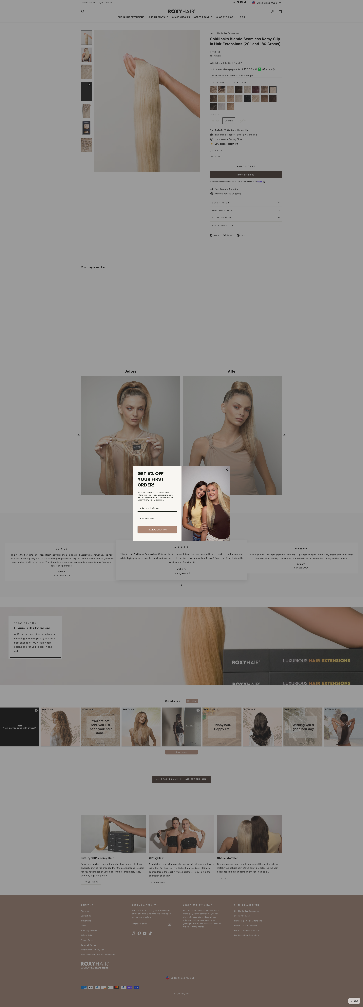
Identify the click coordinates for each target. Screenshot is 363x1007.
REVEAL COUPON (157, 529)
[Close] (226, 469)
